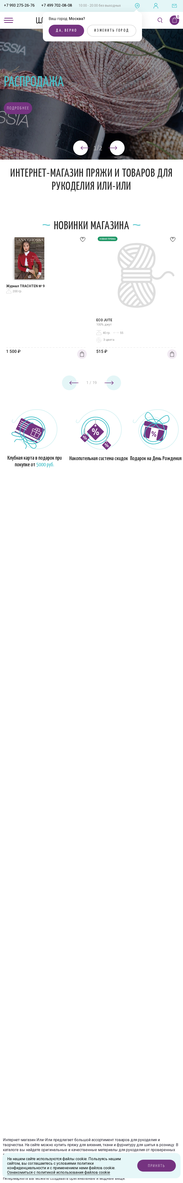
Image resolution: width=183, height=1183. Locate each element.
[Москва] (137, 6)
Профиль (156, 6)
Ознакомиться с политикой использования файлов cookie (58, 1172)
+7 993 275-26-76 (19, 5)
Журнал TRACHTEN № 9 (25, 286)
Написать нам (174, 6)
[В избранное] (82, 241)
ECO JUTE (104, 320)
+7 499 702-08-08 (56, 5)
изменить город (111, 31)
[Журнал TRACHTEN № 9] (46, 259)
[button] (18, 108)
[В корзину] (82, 354)
